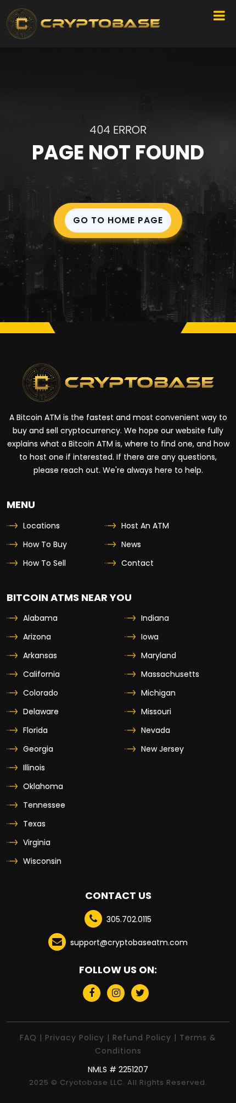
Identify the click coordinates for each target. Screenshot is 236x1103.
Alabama (40, 618)
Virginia (36, 842)
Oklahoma (43, 786)
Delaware (41, 711)
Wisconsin (42, 861)
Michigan (158, 692)
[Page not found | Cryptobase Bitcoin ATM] (83, 23)
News (131, 544)
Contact (137, 563)
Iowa (150, 636)
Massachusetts (170, 674)
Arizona (37, 636)
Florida (35, 730)
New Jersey (162, 748)
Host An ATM (145, 525)
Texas (34, 823)
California (41, 674)
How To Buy (45, 544)
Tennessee (44, 804)
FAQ (28, 1037)
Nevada (155, 730)
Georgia (38, 748)
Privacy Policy (74, 1037)
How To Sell (44, 563)
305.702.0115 (128, 919)
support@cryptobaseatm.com (129, 942)
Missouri (156, 711)
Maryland (158, 655)
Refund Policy (142, 1037)
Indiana (155, 618)
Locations (41, 525)
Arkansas (40, 655)
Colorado (40, 692)
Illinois (34, 767)
